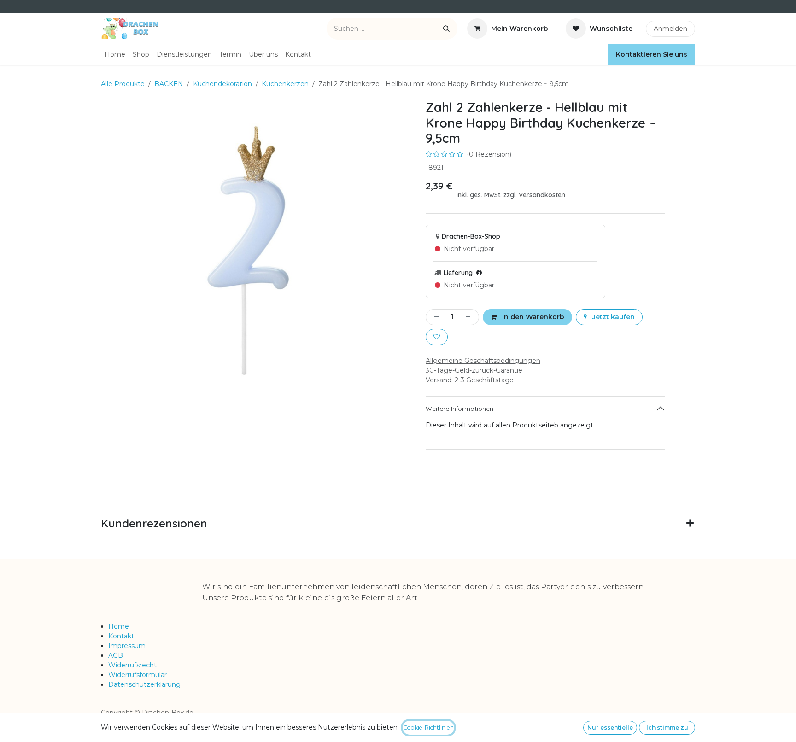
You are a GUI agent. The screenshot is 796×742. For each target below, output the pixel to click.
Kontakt (121, 636)
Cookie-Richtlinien (428, 727)
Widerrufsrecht (132, 665)
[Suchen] (446, 29)
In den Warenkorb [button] (532, 317)
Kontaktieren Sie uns (651, 54)
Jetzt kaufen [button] (613, 317)
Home (118, 626)
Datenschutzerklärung (144, 684)
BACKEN (168, 84)
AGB (115, 655)
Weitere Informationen (459, 408)
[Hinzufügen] (470, 317)
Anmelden (670, 28)
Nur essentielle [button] (610, 727)
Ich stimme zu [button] (667, 727)
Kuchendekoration (222, 84)
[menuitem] (115, 54)
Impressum (127, 646)
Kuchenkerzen (285, 84)
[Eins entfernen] (435, 317)
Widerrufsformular (137, 675)
